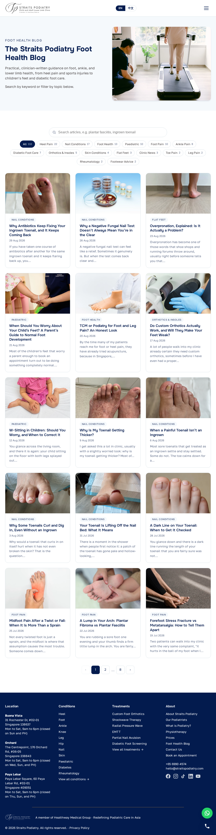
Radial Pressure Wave (127, 725)
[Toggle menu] (206, 8)
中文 (131, 8)
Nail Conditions (77, 144)
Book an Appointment (181, 755)
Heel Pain (48, 144)
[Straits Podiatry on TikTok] (183, 776)
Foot (62, 719)
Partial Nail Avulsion (126, 737)
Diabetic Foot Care (27, 152)
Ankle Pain (184, 144)
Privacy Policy (79, 828)
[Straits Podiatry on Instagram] (175, 776)
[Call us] (207, 826)
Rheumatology (91, 161)
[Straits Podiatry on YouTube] (198, 776)
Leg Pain (195, 152)
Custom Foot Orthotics (128, 714)
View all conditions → (74, 779)
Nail (61, 749)
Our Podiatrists (176, 719)
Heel (62, 714)
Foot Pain (159, 144)
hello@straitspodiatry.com (184, 768)
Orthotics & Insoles (63, 152)
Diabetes (65, 767)
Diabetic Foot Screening (129, 743)
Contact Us (174, 749)
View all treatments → (127, 749)
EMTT (116, 731)
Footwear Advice (123, 161)
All (27, 144)
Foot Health (107, 144)
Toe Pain (173, 152)
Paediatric (134, 144)
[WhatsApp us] (207, 813)
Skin (62, 755)
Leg (61, 737)
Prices (170, 737)
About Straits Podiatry (181, 714)
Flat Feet (124, 152)
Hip (61, 743)
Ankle (63, 725)
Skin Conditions (97, 152)
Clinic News (148, 152)
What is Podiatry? (178, 725)
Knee (62, 731)
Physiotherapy (176, 731)
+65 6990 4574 (176, 764)
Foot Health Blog (178, 743)
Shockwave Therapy (126, 719)
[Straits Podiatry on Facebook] (168, 776)
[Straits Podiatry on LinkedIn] (190, 776)
